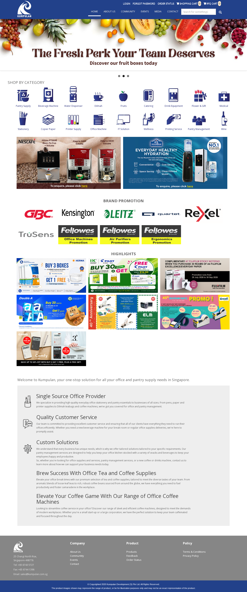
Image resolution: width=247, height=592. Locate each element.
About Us (109, 11)
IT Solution (123, 129)
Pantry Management (199, 129)
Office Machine (98, 129)
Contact (172, 11)
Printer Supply (73, 129)
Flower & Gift (199, 106)
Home (94, 11)
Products (131, 551)
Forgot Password (144, 3)
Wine (224, 129)
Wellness (148, 129)
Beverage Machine (48, 106)
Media (158, 11)
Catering (148, 106)
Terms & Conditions (194, 551)
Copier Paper (48, 129)
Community (128, 11)
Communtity (77, 555)
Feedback (132, 555)
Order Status (166, 3)
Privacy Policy (191, 555)
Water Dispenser (73, 106)
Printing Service (173, 129)
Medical (224, 106)
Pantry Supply (23, 106)
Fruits (124, 106)
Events (145, 11)
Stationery (23, 129)
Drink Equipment (174, 106)
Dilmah (98, 106)
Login (126, 3)
